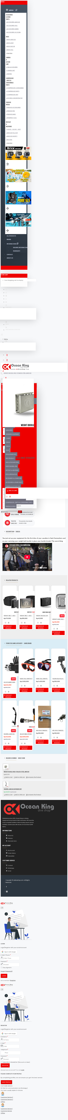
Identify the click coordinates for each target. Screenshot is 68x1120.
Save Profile (6, 1082)
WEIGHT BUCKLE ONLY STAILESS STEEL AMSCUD (17, 373)
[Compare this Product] (8, 622)
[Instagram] (8, 892)
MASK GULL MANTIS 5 (26, 679)
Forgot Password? (6, 971)
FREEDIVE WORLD (8, 103)
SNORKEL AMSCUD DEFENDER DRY (10, 734)
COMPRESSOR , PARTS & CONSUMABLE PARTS (8, 81)
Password (4, 961)
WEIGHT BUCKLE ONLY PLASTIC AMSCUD (42, 615)
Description (10, 531)
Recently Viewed (11, 758)
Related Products (12, 580)
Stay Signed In (7, 967)
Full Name (4, 1037)
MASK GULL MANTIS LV (42, 679)
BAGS (7, 36)
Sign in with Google (10, 952)
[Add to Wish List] (5, 622)
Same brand (28, 643)
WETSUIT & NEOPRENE (8, 124)
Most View (21, 758)
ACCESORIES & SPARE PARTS (8, 17)
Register (13, 980)
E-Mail (3, 1043)
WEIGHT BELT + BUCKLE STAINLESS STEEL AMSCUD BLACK (26, 615)
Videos (18, 531)
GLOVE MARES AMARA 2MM (10, 682)
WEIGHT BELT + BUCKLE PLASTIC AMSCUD (10, 615)
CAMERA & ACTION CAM (8, 61)
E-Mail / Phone (6, 955)
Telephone (4, 1049)
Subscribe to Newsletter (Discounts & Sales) (16, 1062)
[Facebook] (8, 887)
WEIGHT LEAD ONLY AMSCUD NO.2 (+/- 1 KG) (58, 619)
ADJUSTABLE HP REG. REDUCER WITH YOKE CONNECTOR (26, 734)
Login (4, 976)
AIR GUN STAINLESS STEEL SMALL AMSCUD (58, 730)
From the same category (14, 643)
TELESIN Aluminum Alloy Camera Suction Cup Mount (58, 679)
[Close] (2, 908)
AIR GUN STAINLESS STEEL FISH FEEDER (42, 730)
